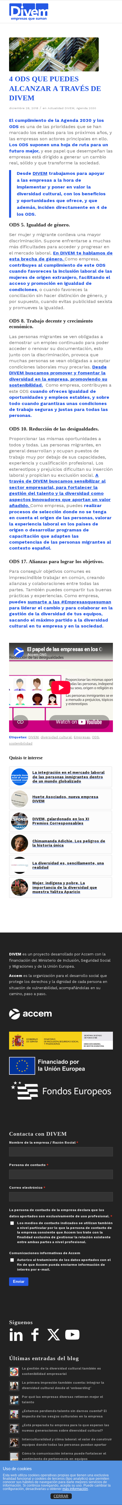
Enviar (18, 1281)
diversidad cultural (56, 737)
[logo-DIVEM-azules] (50, 11)
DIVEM (40, 173)
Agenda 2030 (86, 108)
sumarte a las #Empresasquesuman (69, 602)
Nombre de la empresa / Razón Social (42, 1142)
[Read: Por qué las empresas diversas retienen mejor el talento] (14, 1400)
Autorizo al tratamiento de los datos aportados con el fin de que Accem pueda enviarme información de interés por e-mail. (64, 1264)
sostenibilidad (20, 743)
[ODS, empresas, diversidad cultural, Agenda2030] (54, 54)
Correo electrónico (26, 1188)
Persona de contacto (27, 1165)
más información (75, 1489)
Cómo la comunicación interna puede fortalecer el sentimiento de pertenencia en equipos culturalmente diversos (64, 1459)
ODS (95, 737)
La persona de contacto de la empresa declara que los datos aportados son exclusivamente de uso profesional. (59, 1213)
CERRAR (61, 1496)
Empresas (82, 737)
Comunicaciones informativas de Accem (44, 1253)
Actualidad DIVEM (61, 108)
